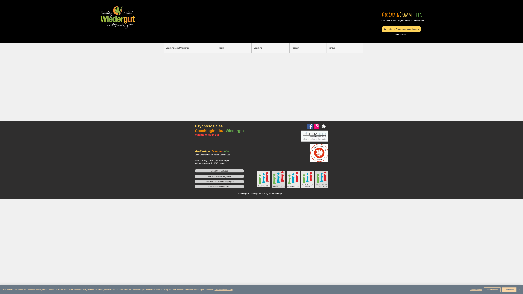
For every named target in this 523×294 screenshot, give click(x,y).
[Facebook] (310, 126)
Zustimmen (509, 290)
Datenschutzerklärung (224, 290)
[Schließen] (519, 289)
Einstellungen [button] (476, 290)
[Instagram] (316, 126)
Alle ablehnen (492, 290)
